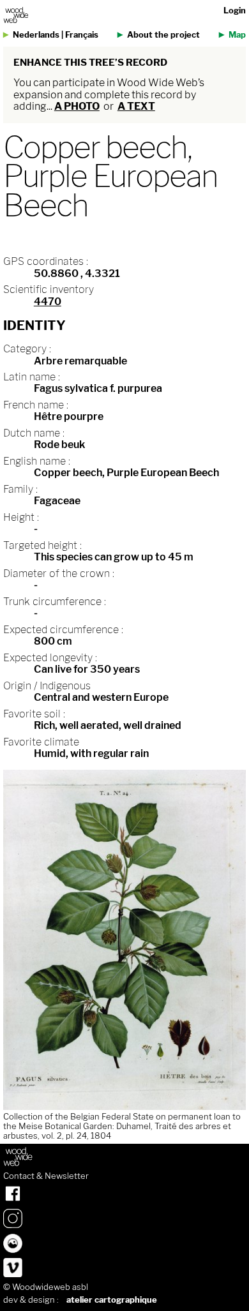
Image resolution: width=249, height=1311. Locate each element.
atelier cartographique (111, 1300)
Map (237, 35)
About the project (163, 35)
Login (234, 10)
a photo (77, 106)
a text (136, 106)
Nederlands (36, 35)
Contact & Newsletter (46, 1176)
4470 (47, 302)
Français (81, 35)
